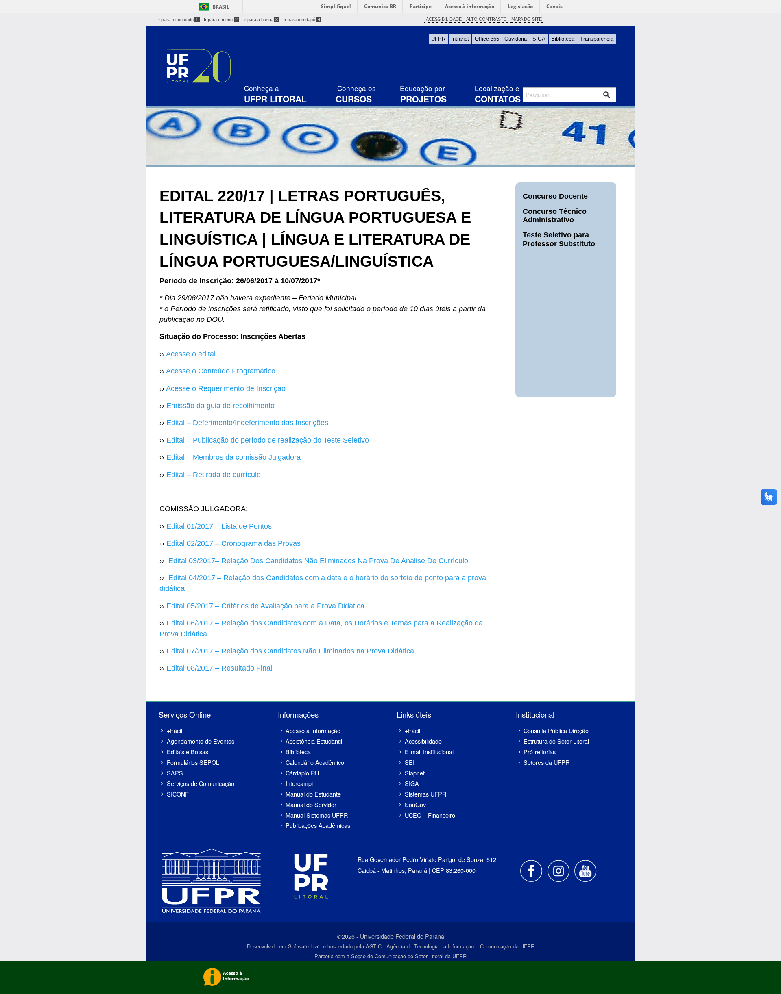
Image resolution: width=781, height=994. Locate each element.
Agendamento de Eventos (200, 741)
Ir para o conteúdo (178, 19)
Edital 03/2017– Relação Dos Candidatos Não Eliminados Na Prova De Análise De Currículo (318, 561)
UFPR (438, 39)
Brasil (220, 6)
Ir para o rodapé (302, 19)
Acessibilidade (423, 741)
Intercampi (299, 783)
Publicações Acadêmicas (318, 825)
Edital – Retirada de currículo (213, 475)
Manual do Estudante (313, 794)
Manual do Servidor (311, 804)
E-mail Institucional (429, 751)
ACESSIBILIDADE (444, 19)
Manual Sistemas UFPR (317, 815)
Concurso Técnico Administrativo (555, 215)
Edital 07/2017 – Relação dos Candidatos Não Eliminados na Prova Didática (290, 651)
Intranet (460, 39)
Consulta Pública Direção (556, 730)
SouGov (415, 804)
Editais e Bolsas (187, 751)
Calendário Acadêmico (315, 762)
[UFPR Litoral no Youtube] (585, 870)
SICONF (178, 794)
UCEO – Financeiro (430, 815)
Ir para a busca (260, 19)
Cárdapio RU (302, 772)
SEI (409, 762)
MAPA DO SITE (526, 19)
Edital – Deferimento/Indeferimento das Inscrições (247, 423)
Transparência (596, 39)
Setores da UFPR (546, 762)
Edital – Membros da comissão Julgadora (233, 457)
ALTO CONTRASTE (486, 19)
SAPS (175, 772)
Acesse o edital (191, 354)
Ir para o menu (221, 19)
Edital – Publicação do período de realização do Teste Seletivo (267, 440)
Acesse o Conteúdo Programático (220, 371)
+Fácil (174, 730)
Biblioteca (562, 39)
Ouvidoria (515, 39)
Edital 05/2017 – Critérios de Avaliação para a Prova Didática (265, 606)
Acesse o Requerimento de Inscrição (226, 388)
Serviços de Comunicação (200, 783)
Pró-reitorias (540, 751)
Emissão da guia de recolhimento (220, 406)
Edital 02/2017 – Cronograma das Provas (233, 543)
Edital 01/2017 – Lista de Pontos (219, 526)
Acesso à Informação (313, 730)
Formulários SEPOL (193, 762)
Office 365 (487, 39)
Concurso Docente (555, 196)
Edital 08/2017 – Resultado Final (219, 668)
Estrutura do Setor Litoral (556, 741)
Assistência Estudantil (314, 741)
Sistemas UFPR (425, 794)
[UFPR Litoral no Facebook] (532, 870)
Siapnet (415, 772)
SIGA (538, 39)
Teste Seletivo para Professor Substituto (559, 239)
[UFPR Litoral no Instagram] (558, 870)
